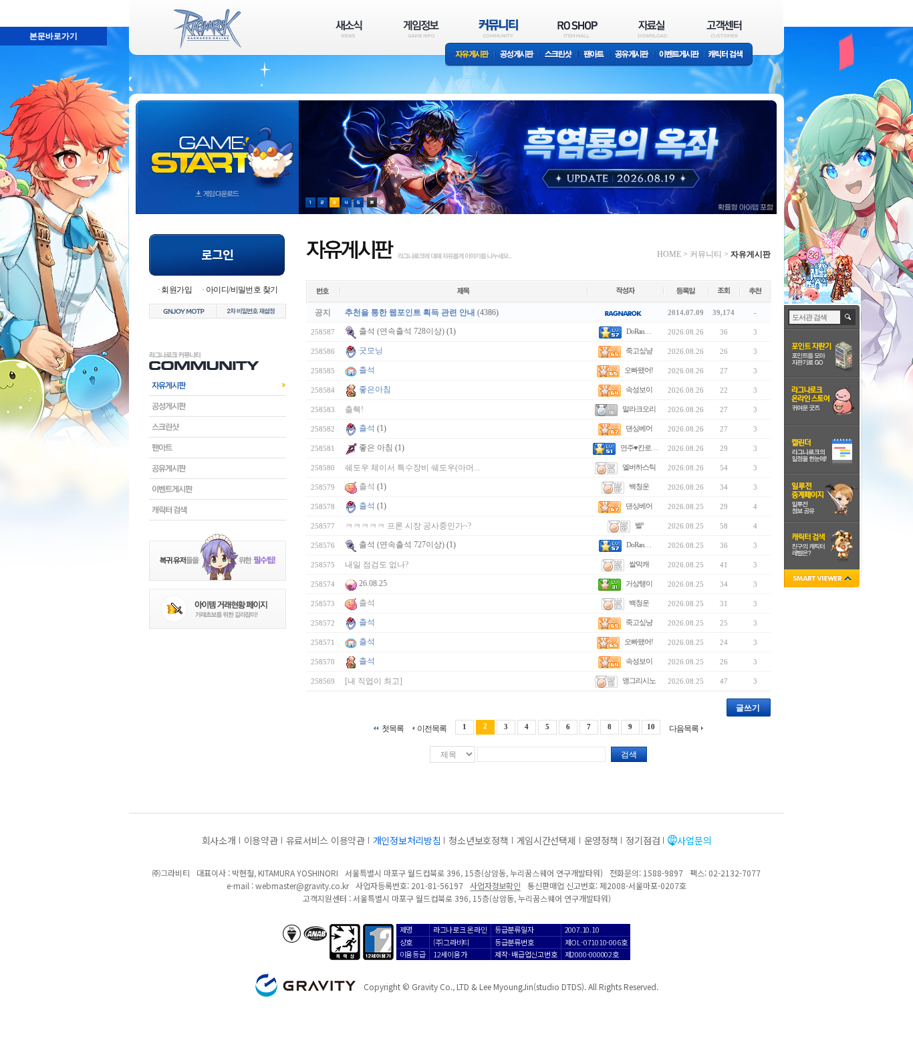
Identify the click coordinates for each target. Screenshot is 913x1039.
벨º (639, 525)
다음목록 (683, 728)
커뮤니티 (706, 254)
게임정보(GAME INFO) (421, 28)
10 (651, 727)
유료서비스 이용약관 (325, 840)
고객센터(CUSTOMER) (724, 28)
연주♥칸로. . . (639, 448)
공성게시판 (517, 55)
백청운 (639, 486)
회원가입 (176, 289)
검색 (629, 754)
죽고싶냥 (639, 351)
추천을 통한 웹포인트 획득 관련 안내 (410, 312)
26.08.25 (373, 583)
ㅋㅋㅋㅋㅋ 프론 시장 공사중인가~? (408, 526)
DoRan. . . (638, 331)
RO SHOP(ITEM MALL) (577, 28)
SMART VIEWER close (823, 579)
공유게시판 (632, 55)
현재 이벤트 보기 (372, 202)
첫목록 (393, 728)
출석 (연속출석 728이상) (401, 331)
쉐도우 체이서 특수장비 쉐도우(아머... (412, 467)
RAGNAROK (206, 29)
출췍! (354, 409)
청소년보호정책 (478, 840)
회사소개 (219, 840)
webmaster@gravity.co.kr (302, 885)
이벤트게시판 (679, 55)
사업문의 (694, 840)
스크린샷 (559, 55)
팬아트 (594, 55)
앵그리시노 (639, 680)
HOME (669, 254)
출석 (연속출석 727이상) (401, 544)
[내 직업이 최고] (373, 681)
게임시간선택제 (546, 840)
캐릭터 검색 (729, 55)
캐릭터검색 (217, 510)
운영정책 (601, 840)
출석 (367, 370)
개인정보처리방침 (407, 840)
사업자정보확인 (495, 885)
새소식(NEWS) (349, 28)
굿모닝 (371, 350)
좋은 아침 (377, 447)
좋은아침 (375, 389)
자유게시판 (470, 55)
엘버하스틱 (639, 467)
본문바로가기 (24, 6)
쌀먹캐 (639, 564)
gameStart (217, 144)
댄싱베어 (639, 428)
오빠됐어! (638, 370)
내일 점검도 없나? (376, 564)
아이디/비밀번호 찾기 (241, 289)
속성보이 (639, 389)
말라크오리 (639, 409)
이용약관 (261, 840)
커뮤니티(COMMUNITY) (499, 28)
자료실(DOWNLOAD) (651, 28)
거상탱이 (639, 583)
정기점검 (643, 840)
